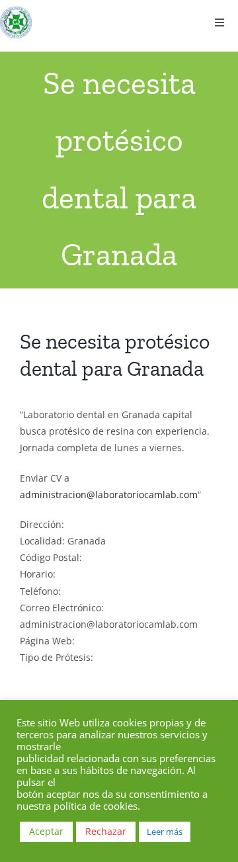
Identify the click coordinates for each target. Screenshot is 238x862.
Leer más (164, 832)
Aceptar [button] (46, 831)
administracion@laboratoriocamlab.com (109, 494)
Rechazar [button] (105, 831)
